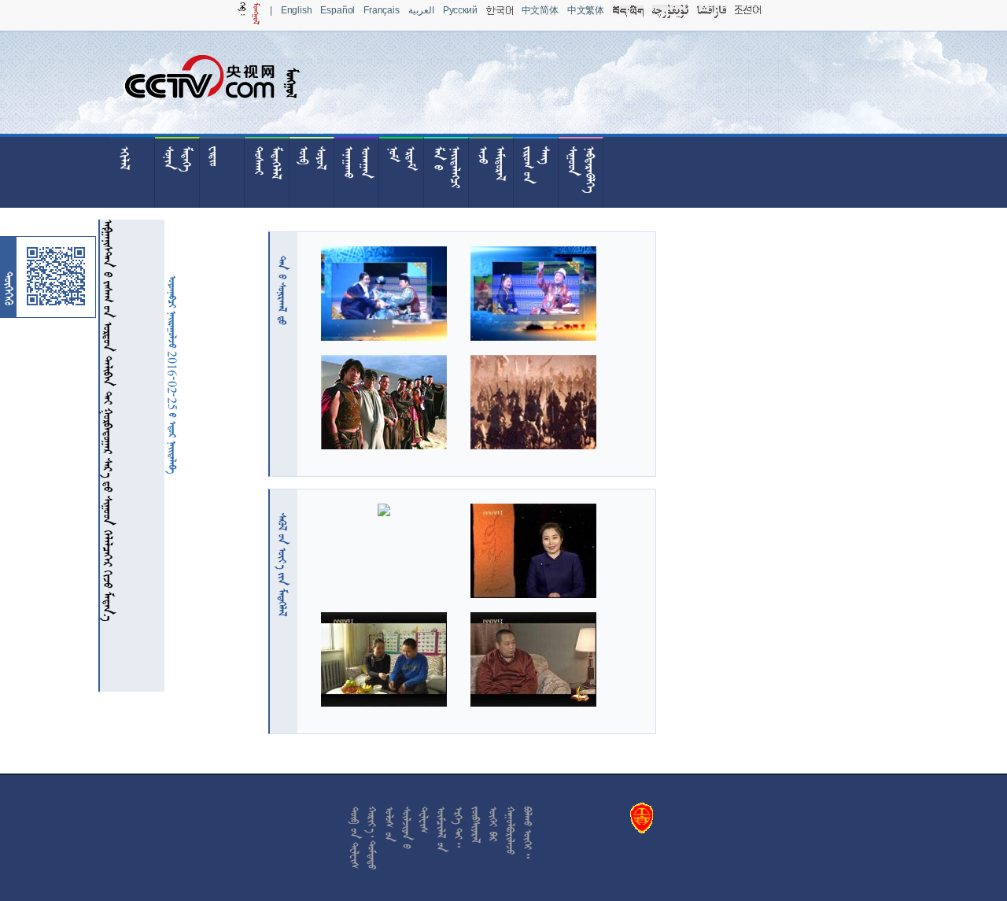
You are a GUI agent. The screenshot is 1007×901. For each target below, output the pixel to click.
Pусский (460, 10)
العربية (421, 10)
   (282, 564)
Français (381, 10)
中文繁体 (585, 10)
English (296, 10)
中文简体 (540, 10)
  (282, 290)
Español (337, 10)
